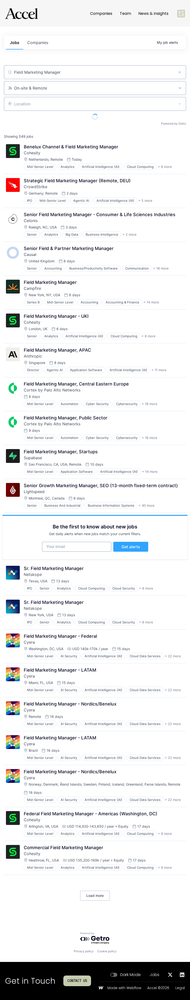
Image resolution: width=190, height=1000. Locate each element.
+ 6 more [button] (165, 167)
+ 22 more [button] (173, 656)
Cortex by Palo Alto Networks (52, 389)
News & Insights (153, 13)
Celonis (31, 220)
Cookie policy (107, 951)
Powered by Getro (173, 123)
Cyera (29, 642)
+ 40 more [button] (147, 505)
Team (125, 13)
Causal (30, 254)
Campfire (32, 288)
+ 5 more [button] (145, 201)
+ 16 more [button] (149, 404)
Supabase (33, 457)
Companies (101, 13)
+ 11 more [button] (158, 370)
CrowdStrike (35, 186)
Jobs (154, 974)
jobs (14, 42)
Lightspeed (34, 491)
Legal (180, 988)
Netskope (33, 574)
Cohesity (32, 152)
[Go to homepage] (21, 14)
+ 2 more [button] (129, 234)
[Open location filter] (179, 103)
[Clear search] (179, 72)
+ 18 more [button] (161, 268)
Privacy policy (84, 951)
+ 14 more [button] (151, 302)
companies (37, 42)
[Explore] (181, 14)
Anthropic (33, 356)
